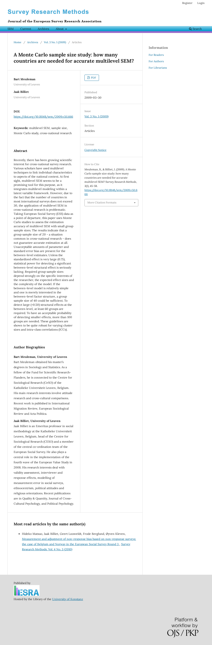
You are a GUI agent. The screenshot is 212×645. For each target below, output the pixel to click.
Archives (43, 29)
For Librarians (158, 67)
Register (187, 3)
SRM (10, 29)
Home (17, 42)
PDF (93, 77)
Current (25, 29)
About (60, 29)
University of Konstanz (67, 599)
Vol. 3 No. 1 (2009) (55, 42)
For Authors (156, 61)
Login (201, 3)
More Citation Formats (101, 202)
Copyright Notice (95, 150)
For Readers (156, 55)
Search (197, 29)
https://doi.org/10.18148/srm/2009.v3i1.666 (43, 116)
